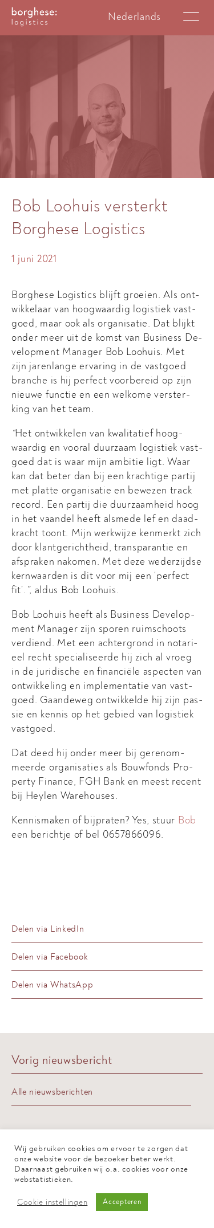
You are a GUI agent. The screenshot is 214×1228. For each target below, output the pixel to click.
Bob (187, 820)
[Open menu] (191, 17)
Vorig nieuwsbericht (61, 1060)
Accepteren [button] (122, 1201)
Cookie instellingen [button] (52, 1202)
